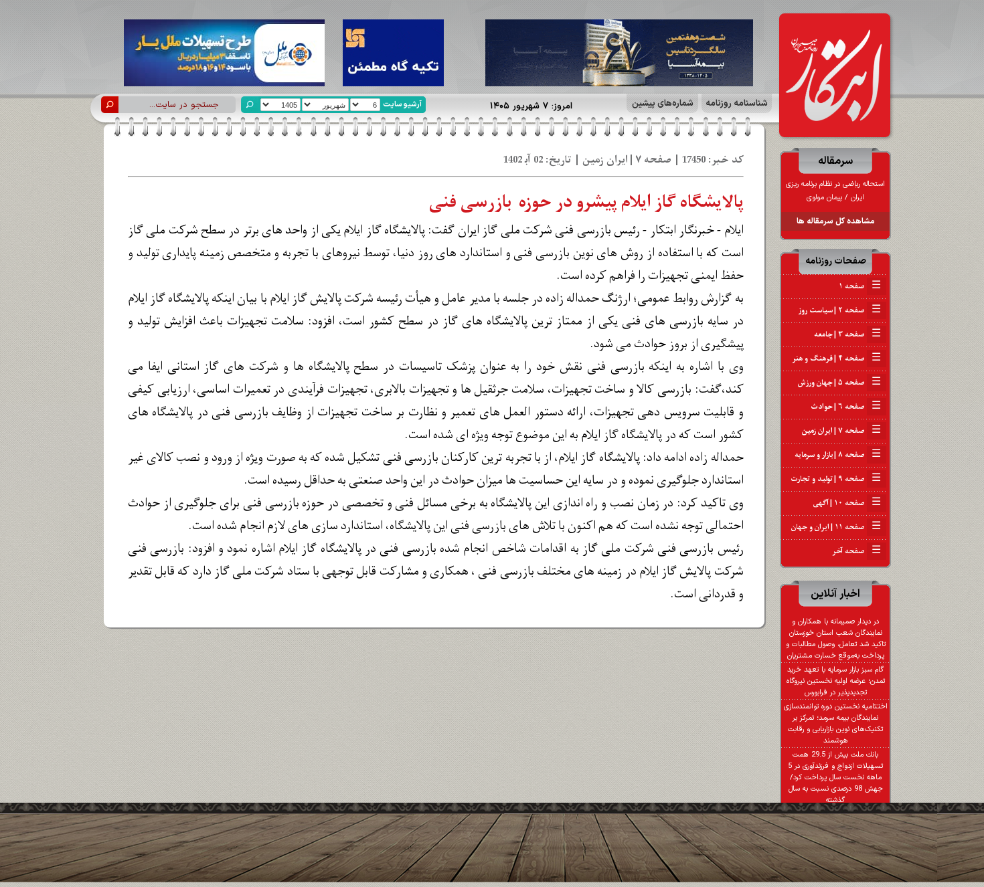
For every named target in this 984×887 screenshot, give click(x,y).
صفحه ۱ (860, 286)
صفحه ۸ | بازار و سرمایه (838, 455)
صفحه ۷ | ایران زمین (841, 430)
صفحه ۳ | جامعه (847, 334)
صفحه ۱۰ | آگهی (847, 503)
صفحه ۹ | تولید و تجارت (836, 479)
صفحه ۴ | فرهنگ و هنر (837, 358)
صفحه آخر (856, 551)
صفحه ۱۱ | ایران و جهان (836, 527)
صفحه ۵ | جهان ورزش (839, 382)
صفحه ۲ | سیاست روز (840, 310)
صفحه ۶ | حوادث (846, 406)
